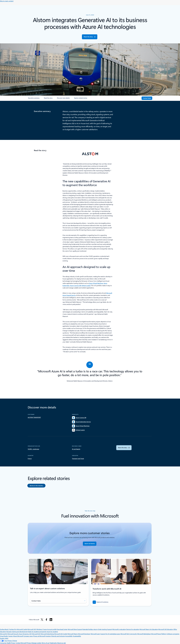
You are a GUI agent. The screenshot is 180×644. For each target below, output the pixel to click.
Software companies (173, 634)
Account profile (51, 629)
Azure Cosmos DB (75, 285)
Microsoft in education (119, 629)
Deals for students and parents (37, 632)
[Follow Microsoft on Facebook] (46, 619)
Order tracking (102, 629)
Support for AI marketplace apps (110, 634)
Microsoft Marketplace (144, 634)
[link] (33, 98)
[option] (36, 485)
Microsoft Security (13, 634)
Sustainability (77, 636)
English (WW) (4, 638)
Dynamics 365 (27, 634)
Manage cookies (36, 643)
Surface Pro (12, 629)
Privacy (29, 643)
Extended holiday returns (90, 629)
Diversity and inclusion (58, 636)
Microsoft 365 (32, 629)
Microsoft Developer (84, 634)
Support (109, 629)
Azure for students (52, 632)
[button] (89, 36)
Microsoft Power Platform (158, 634)
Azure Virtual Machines (96, 283)
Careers (10, 636)
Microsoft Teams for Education (149, 629)
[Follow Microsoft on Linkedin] (50, 619)
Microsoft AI (3, 634)
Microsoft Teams (73, 634)
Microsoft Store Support (75, 629)
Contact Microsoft (21, 643)
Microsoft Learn (95, 634)
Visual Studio (4, 636)
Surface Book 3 (4, 629)
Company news (28, 636)
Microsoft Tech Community (128, 634)
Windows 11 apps (41, 629)
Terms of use (45, 643)
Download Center (62, 629)
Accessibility (69, 636)
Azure (21, 634)
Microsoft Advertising (47, 634)
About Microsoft (18, 636)
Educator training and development (17, 632)
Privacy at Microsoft (39, 636)
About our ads (61, 643)
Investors (48, 636)
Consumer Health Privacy (7, 643)
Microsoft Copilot (22, 629)
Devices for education (132, 629)
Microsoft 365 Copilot (60, 634)
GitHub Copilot (85, 285)
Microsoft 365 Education (165, 629)
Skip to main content (6, 1)
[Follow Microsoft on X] (42, 619)
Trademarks (53, 643)
